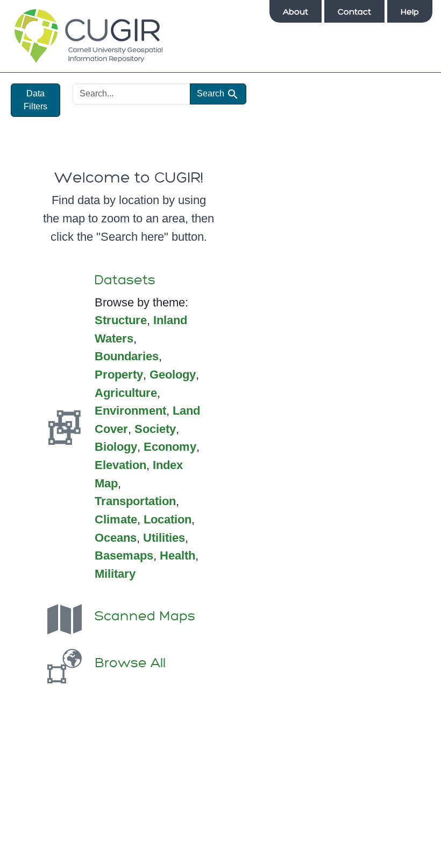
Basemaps (124, 555)
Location (167, 519)
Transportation (135, 501)
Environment (130, 410)
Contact (354, 12)
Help (410, 12)
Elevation (120, 465)
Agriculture (126, 393)
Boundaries (127, 356)
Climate (116, 519)
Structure (121, 320)
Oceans (116, 537)
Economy (170, 446)
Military (115, 574)
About (295, 12)
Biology (116, 446)
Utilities (164, 537)
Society (155, 429)
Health (177, 555)
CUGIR (88, 36)
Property (119, 374)
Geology (173, 374)
